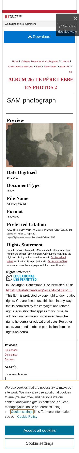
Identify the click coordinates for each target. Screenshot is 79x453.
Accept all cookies (39, 430)
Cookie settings (22, 411)
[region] (39, 416)
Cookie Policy (27, 416)
